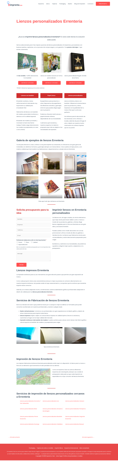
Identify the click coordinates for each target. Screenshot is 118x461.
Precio (20, 242)
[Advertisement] (51, 30)
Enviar (21, 265)
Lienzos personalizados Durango (29, 424)
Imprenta (41, 4)
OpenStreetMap (47, 384)
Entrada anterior (14, 437)
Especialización (23, 244)
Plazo (27, 242)
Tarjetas (54, 4)
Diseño (70, 4)
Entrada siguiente (88, 437)
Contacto (90, 4)
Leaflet (37, 384)
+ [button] (18, 371)
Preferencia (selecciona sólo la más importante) (31, 240)
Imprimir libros (59, 448)
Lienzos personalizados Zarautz (74, 401)
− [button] (18, 373)
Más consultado (84, 448)
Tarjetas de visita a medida (45, 448)
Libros (48, 4)
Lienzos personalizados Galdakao (53, 424)
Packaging (62, 4)
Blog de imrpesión (79, 4)
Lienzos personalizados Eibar (28, 409)
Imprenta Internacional (71, 448)
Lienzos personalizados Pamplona (75, 409)
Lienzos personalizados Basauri (74, 424)
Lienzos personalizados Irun (51, 401)
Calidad (35, 242)
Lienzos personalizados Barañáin (52, 416)
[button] (103, 4)
